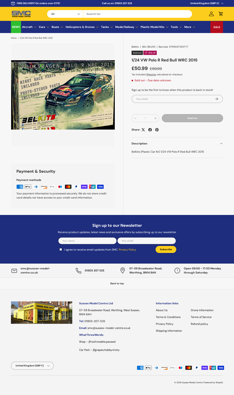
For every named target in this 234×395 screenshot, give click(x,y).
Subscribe (166, 249)
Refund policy (199, 324)
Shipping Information (169, 331)
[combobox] (119, 14)
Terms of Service (201, 317)
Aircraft (27, 27)
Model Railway (124, 27)
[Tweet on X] (143, 129)
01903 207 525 (123, 3)
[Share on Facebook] (150, 129)
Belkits (135, 46)
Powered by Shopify (213, 382)
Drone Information (202, 310)
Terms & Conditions (168, 317)
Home (14, 38)
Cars (42, 27)
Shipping (151, 74)
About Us (162, 310)
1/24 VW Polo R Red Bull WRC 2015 (36, 38)
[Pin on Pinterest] (156, 129)
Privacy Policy (127, 249)
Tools (174, 27)
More (187, 27)
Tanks (105, 27)
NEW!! (16, 27)
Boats (55, 27)
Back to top (117, 283)
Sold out (192, 118)
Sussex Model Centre (192, 382)
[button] (221, 14)
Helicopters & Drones (80, 27)
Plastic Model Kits (152, 27)
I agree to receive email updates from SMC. (100, 249)
